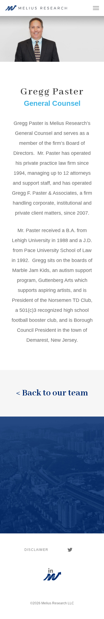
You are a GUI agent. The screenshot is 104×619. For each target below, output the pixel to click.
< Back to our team (52, 393)
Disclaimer (36, 550)
